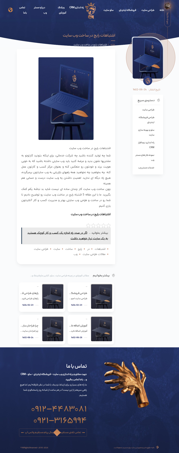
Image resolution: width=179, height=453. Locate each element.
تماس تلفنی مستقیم (70, 432)
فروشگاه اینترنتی (127, 10)
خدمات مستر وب (146, 168)
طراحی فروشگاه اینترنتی (146, 120)
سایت (56, 249)
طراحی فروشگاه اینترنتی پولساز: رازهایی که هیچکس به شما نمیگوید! (78, 293)
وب (75, 254)
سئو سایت (108, 10)
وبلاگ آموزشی (62, 10)
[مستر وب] (90, 10)
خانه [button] (112, 45)
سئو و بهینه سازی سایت (146, 132)
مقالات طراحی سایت (94, 254)
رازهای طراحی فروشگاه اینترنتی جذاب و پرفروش (29, 293)
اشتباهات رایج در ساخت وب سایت (91, 214)
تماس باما (23, 10)
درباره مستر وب (40, 10)
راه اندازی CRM (76, 8)
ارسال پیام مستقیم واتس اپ (39, 432)
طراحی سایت (147, 10)
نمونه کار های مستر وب (144, 158)
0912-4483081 (59, 407)
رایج (80, 249)
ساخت (69, 249)
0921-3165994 (60, 418)
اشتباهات (100, 249)
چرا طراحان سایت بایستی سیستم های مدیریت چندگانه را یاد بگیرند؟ (29, 326)
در (88, 249)
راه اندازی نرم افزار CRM (146, 145)
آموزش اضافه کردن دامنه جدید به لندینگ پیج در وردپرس (78, 326)
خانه (162, 10)
